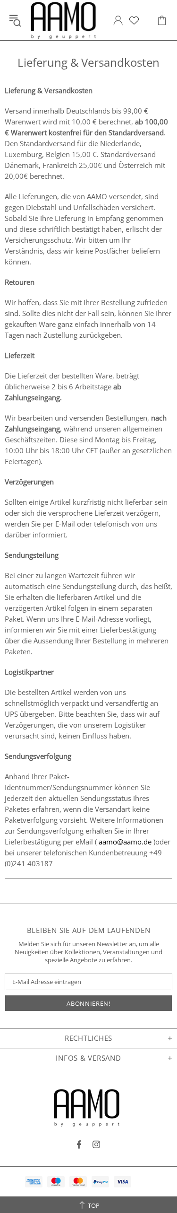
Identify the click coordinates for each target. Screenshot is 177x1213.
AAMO (65, 20)
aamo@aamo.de (125, 841)
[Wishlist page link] (134, 20)
